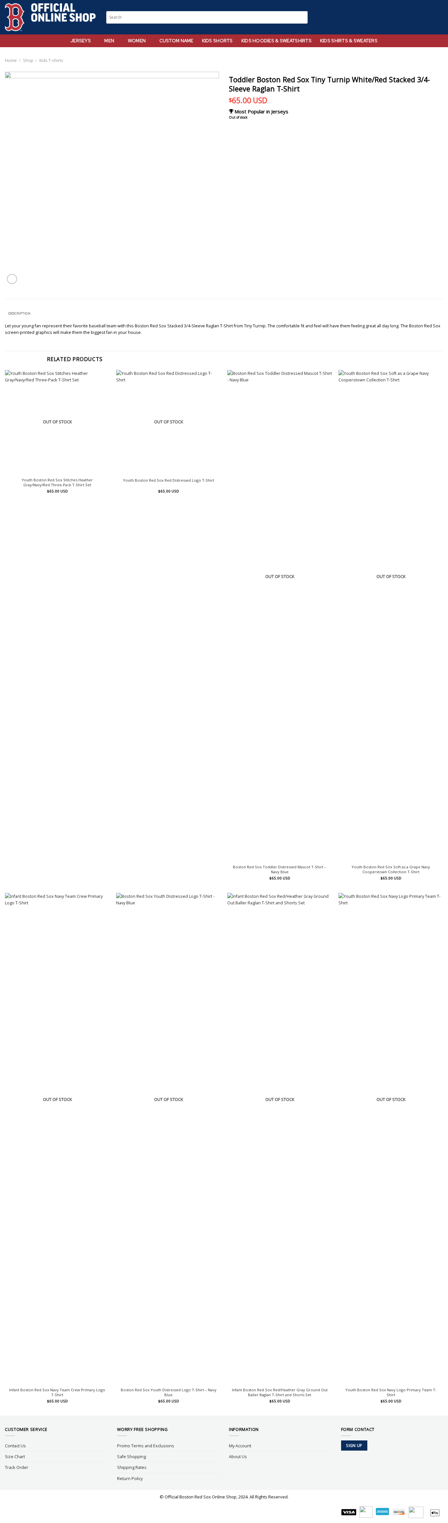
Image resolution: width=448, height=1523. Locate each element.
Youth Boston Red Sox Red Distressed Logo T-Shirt (168, 480)
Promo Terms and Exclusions (145, 1446)
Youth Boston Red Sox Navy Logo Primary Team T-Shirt (391, 1392)
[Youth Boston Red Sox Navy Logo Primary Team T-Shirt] (390, 1138)
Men (109, 41)
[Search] (415, 17)
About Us (238, 1456)
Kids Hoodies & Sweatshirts (276, 41)
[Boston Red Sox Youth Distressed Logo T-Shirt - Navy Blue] (168, 1138)
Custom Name (176, 41)
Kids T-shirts (51, 60)
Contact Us (15, 1446)
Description (19, 313)
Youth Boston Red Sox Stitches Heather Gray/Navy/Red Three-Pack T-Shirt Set (57, 482)
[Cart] (440, 17)
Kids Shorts (217, 41)
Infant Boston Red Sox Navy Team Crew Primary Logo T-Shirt (57, 1392)
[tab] (19, 313)
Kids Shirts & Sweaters (348, 41)
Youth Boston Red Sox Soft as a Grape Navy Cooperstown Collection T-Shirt (391, 869)
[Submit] (303, 17)
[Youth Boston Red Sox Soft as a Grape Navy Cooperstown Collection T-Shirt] (390, 615)
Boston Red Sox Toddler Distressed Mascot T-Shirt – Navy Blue (279, 869)
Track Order (16, 1467)
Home (11, 60)
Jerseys (81, 41)
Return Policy (130, 1478)
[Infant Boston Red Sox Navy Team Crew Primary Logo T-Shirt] (57, 1138)
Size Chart (15, 1456)
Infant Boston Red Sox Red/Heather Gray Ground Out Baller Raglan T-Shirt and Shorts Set (280, 1392)
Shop (28, 60)
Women (137, 41)
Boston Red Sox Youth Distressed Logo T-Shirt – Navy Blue (168, 1392)
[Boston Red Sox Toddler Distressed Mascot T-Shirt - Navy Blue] (279, 615)
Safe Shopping (131, 1456)
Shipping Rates (132, 1467)
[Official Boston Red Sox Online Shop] (50, 17)
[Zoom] (12, 279)
